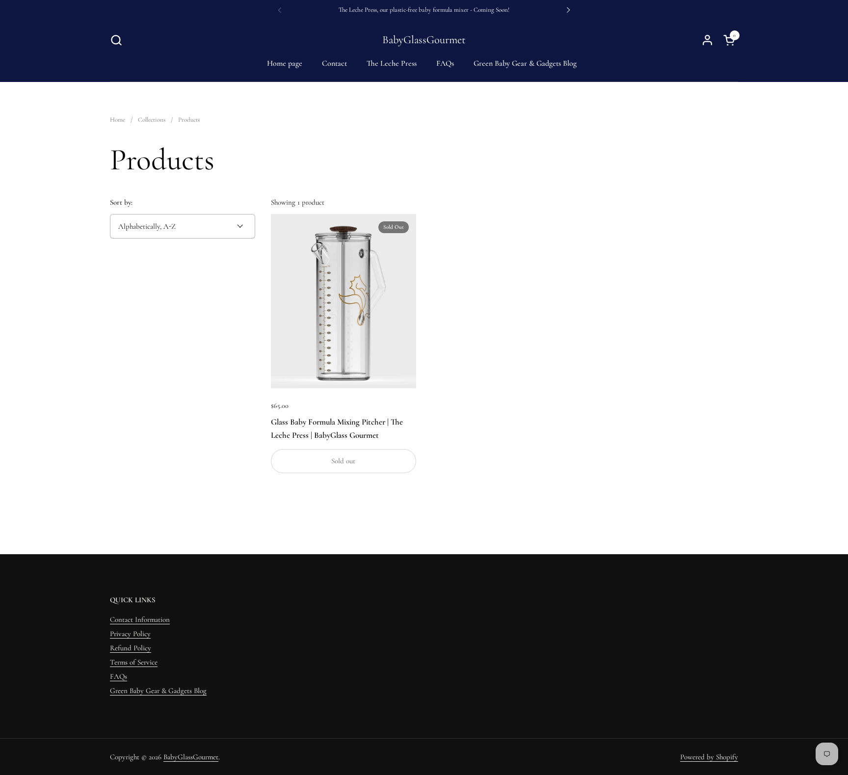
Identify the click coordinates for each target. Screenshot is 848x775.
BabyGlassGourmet (424, 40)
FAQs (118, 676)
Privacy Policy (130, 633)
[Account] (707, 40)
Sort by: (121, 202)
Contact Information (140, 619)
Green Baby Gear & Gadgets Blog (158, 690)
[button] (116, 40)
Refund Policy (130, 647)
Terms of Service (134, 662)
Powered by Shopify (709, 756)
